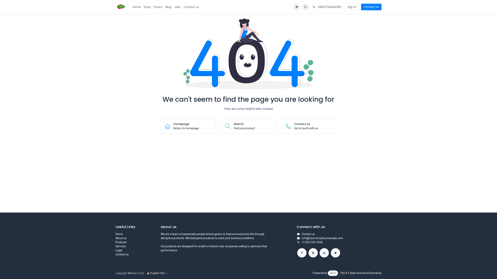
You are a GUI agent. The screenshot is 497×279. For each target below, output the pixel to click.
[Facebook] (302, 252)
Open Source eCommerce (365, 273)
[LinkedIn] (324, 252)
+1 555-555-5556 (312, 242)
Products (121, 242)
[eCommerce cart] (296, 7)
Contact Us (371, 7)
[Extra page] (335, 252)
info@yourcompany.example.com (322, 238)
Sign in (352, 7)
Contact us (122, 254)
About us (121, 238)
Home (119, 234)
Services (121, 246)
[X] (313, 252)
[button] (305, 7)
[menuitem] (136, 7)
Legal (119, 250)
